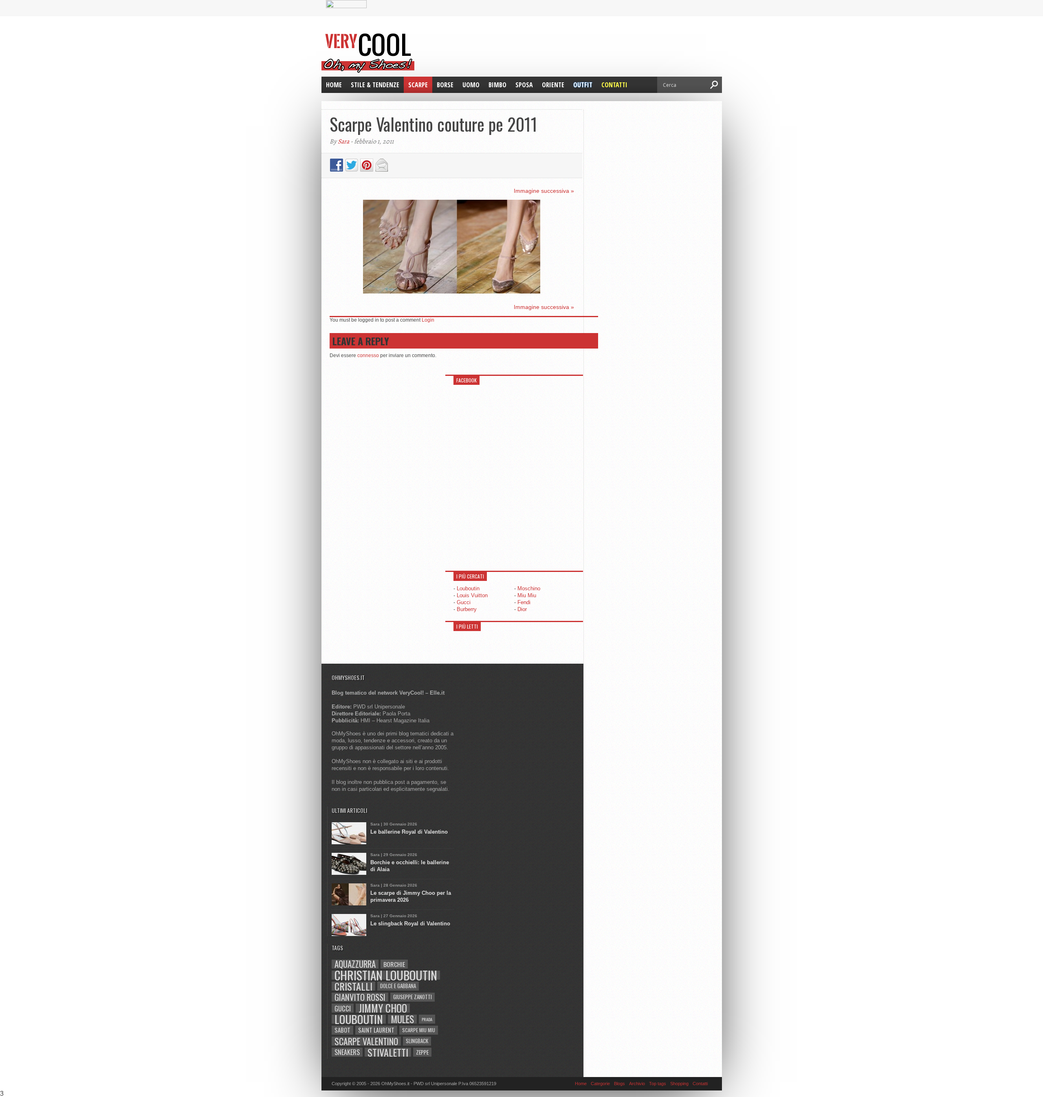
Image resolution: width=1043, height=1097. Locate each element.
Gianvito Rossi (359, 997)
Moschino (528, 588)
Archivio (637, 1083)
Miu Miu (526, 595)
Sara (343, 141)
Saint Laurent (376, 1030)
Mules (402, 1019)
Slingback (417, 1041)
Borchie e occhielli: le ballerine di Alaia (409, 865)
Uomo (471, 84)
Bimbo (497, 84)
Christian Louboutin (385, 975)
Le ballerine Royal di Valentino (409, 832)
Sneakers (347, 1052)
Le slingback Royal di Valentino (410, 923)
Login (428, 320)
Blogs (619, 1083)
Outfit (582, 84)
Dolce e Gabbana (398, 986)
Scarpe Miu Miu (418, 1030)
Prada (427, 1019)
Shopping (679, 1083)
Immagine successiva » (544, 191)
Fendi (523, 602)
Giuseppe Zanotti (412, 997)
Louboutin (468, 588)
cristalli (353, 986)
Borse (445, 84)
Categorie (600, 1083)
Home (334, 84)
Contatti (614, 84)
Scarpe (418, 84)
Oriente (553, 84)
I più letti (467, 626)
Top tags (657, 1083)
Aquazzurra (355, 964)
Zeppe (422, 1052)
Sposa (524, 84)
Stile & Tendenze (375, 84)
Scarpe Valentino (366, 1041)
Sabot (342, 1030)
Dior (522, 609)
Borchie (394, 964)
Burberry (467, 609)
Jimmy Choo (383, 1008)
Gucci (464, 602)
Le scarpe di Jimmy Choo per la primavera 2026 (410, 896)
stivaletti (387, 1052)
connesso (368, 355)
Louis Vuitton (472, 595)
